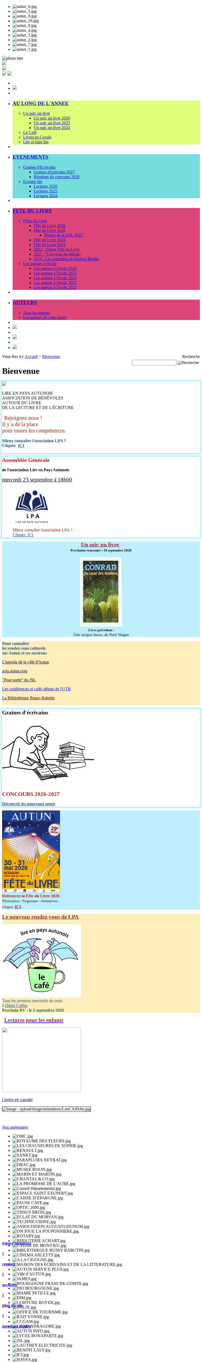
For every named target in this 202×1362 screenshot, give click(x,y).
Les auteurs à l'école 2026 (55, 268)
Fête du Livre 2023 (49, 244)
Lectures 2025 (45, 191)
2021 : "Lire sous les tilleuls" (58, 254)
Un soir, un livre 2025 (52, 123)
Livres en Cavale (37, 137)
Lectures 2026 (45, 186)
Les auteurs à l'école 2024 (55, 278)
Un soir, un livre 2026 (52, 118)
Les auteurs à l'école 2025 (55, 273)
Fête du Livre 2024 (49, 240)
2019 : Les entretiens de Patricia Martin (66, 259)
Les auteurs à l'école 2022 (55, 287)
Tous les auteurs (36, 312)
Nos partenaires (15, 1127)
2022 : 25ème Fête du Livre (57, 249)
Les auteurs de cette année (45, 317)
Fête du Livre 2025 (49, 230)
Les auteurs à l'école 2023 (55, 282)
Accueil (31, 356)
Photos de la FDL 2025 (63, 235)
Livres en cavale (17, 1099)
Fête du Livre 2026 (49, 225)
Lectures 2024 (45, 196)
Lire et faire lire (36, 142)
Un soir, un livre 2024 (52, 127)
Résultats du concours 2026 (56, 177)
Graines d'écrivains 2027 (54, 172)
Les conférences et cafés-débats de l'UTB (36, 689)
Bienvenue (51, 356)
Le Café (30, 132)
